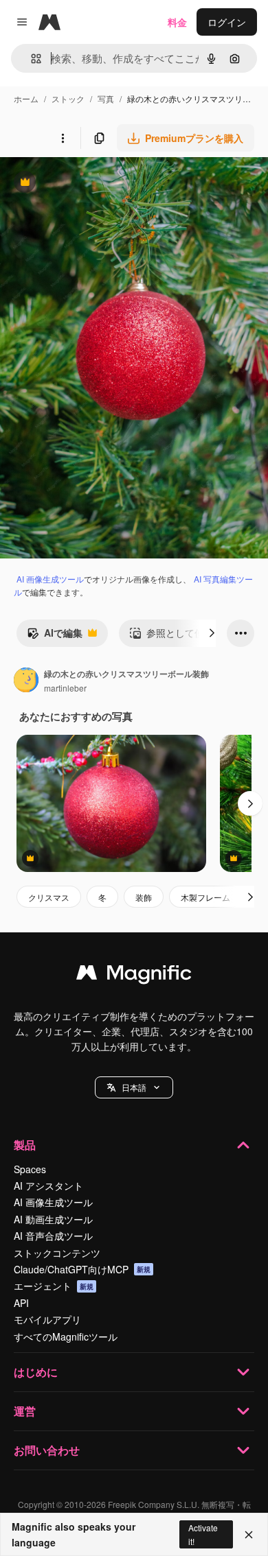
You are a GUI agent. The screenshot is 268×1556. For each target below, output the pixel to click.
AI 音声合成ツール (53, 1235)
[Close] (248, 1534)
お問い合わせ (47, 1450)
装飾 (143, 897)
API (21, 1303)
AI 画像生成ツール (50, 579)
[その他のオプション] (62, 138)
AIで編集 (54, 636)
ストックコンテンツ (57, 1253)
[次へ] (211, 633)
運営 (25, 1411)
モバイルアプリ (47, 1319)
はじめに (36, 1372)
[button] (134, 1087)
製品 (25, 1145)
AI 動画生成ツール (53, 1219)
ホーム (26, 98)
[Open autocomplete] (30, 59)
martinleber (65, 688)
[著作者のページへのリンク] (26, 681)
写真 (106, 98)
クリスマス (48, 897)
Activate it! (203, 1534)
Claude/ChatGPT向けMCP (82, 1269)
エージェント (53, 1286)
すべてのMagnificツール (66, 1336)
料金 (177, 22)
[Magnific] (134, 975)
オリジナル (94, 183)
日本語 (134, 1087)
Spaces (30, 1169)
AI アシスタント (48, 1185)
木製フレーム (205, 897)
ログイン (227, 22)
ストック (68, 98)
